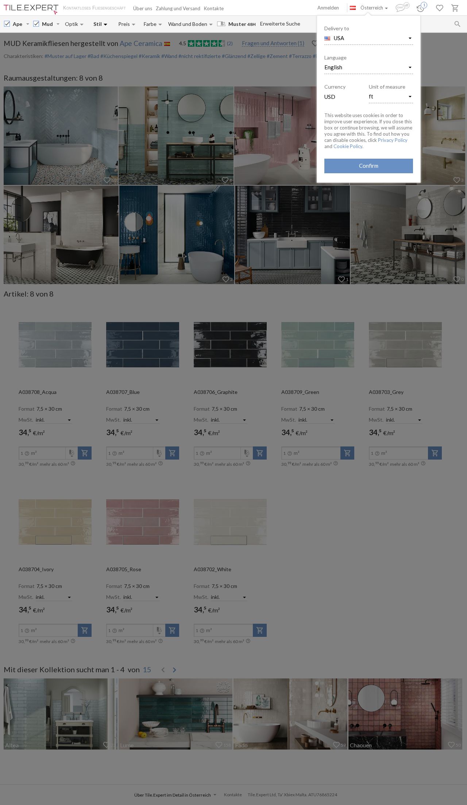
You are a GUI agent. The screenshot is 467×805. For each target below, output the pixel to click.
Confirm (368, 165)
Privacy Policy (393, 140)
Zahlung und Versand (178, 8)
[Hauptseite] (31, 10)
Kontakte (214, 8)
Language (335, 57)
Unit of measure (387, 87)
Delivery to (336, 28)
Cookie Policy (347, 146)
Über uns (142, 8)
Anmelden (328, 8)
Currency (335, 87)
